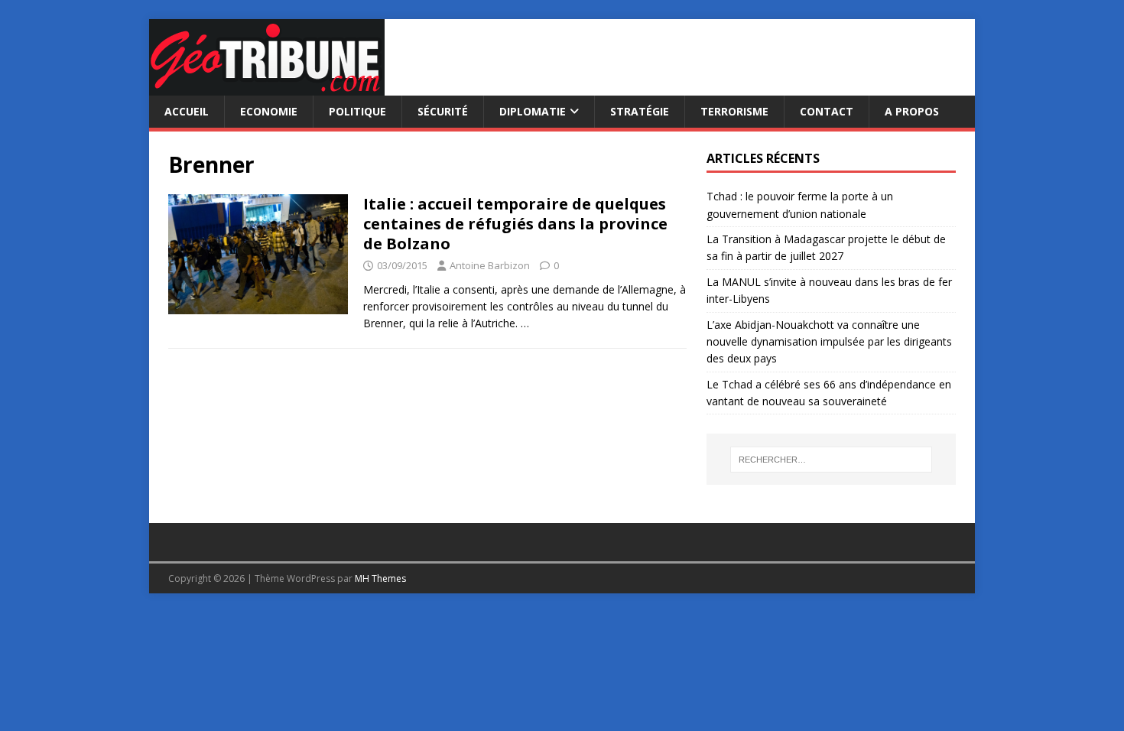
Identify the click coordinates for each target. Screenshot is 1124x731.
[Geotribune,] (267, 87)
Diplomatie (532, 111)
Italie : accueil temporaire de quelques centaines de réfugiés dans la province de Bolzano (515, 223)
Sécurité (442, 111)
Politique (357, 111)
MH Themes (380, 578)
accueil (186, 111)
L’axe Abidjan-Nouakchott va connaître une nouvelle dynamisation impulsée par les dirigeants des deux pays (829, 341)
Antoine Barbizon (490, 265)
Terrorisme (734, 111)
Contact (826, 111)
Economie (268, 111)
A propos (912, 111)
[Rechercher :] (831, 460)
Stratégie (639, 111)
